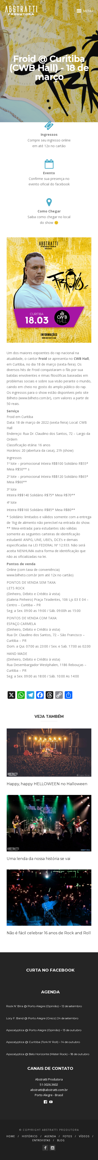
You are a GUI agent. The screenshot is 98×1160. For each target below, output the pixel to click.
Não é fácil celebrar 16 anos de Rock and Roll (49, 933)
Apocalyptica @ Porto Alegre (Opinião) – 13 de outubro (43, 1030)
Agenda (50, 1136)
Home (10, 1136)
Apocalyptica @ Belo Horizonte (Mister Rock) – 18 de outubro (47, 1054)
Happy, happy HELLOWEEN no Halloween (47, 784)
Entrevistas (41, 1140)
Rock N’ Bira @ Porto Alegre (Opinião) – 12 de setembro (44, 1006)
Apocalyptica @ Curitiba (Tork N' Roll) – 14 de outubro (43, 1042)
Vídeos (84, 1136)
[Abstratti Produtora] (45, 1148)
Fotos (67, 1136)
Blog (61, 1140)
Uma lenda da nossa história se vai (38, 858)
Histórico (30, 1136)
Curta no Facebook (50, 970)
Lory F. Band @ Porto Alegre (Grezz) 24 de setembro (42, 1018)
